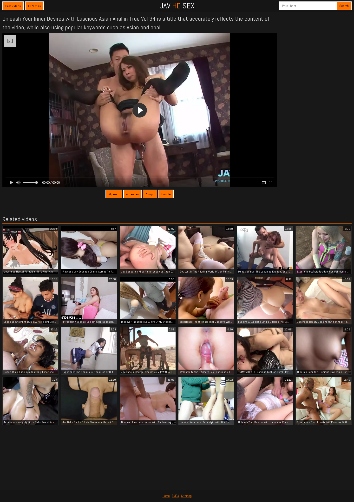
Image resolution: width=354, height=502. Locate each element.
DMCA (175, 496)
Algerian (113, 194)
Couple (166, 194)
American (132, 194)
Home (166, 496)
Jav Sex (177, 6)
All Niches (34, 6)
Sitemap (186, 496)
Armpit (150, 194)
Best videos (13, 6)
